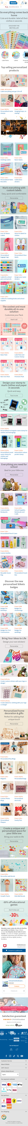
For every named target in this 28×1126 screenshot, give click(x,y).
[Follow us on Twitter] (18, 1056)
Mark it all (14, 319)
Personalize (14, 198)
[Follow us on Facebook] (6, 1056)
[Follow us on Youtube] (22, 1056)
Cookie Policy (19, 1123)
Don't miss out (14, 910)
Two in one (14, 395)
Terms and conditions (11, 1123)
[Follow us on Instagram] (10, 1056)
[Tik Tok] (14, 1056)
